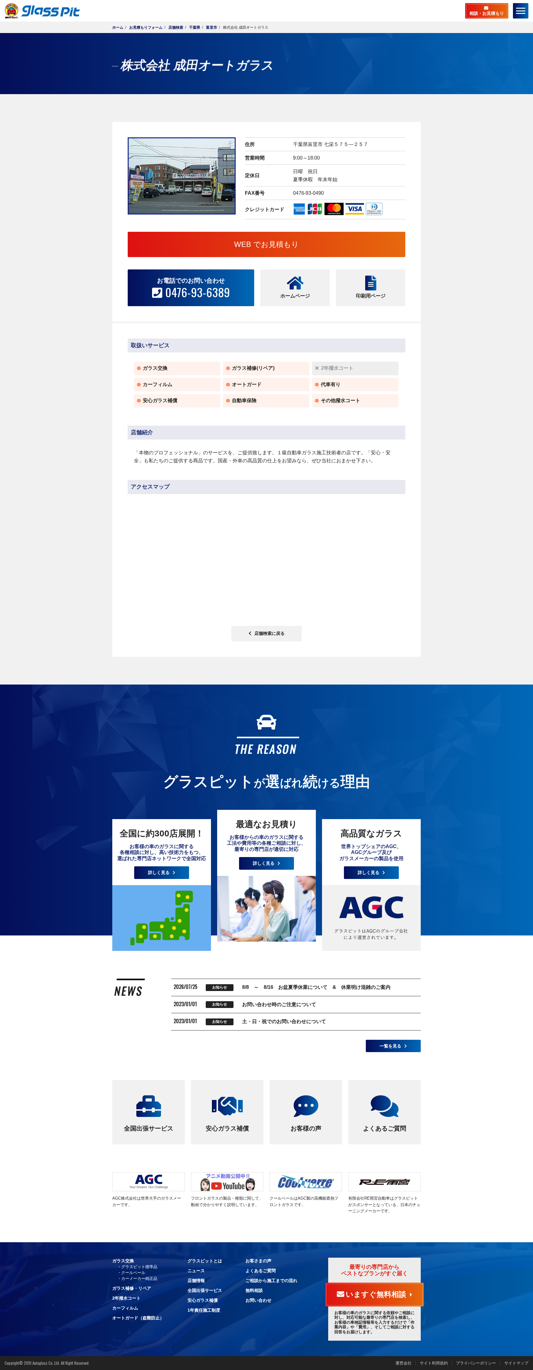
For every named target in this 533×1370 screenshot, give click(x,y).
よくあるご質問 (384, 1128)
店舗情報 (196, 1280)
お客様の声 (306, 1128)
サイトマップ (516, 1363)
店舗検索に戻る (269, 633)
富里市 (211, 27)
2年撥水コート (126, 1298)
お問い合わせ (258, 1300)
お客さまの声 (258, 1260)
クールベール (133, 1272)
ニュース (196, 1270)
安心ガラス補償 (227, 1128)
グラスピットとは (205, 1260)
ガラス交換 (123, 1260)
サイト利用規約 (434, 1363)
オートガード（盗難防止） (138, 1317)
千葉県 (194, 27)
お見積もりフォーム (146, 27)
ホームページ (295, 295)
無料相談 (254, 1290)
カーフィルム (125, 1307)
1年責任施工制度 (204, 1310)
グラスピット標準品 (139, 1266)
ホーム (117, 27)
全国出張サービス (148, 1128)
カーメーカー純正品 (139, 1278)
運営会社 (403, 1363)
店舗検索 (175, 27)
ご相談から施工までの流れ (271, 1280)
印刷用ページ (371, 295)
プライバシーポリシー (476, 1363)
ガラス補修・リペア (131, 1288)
